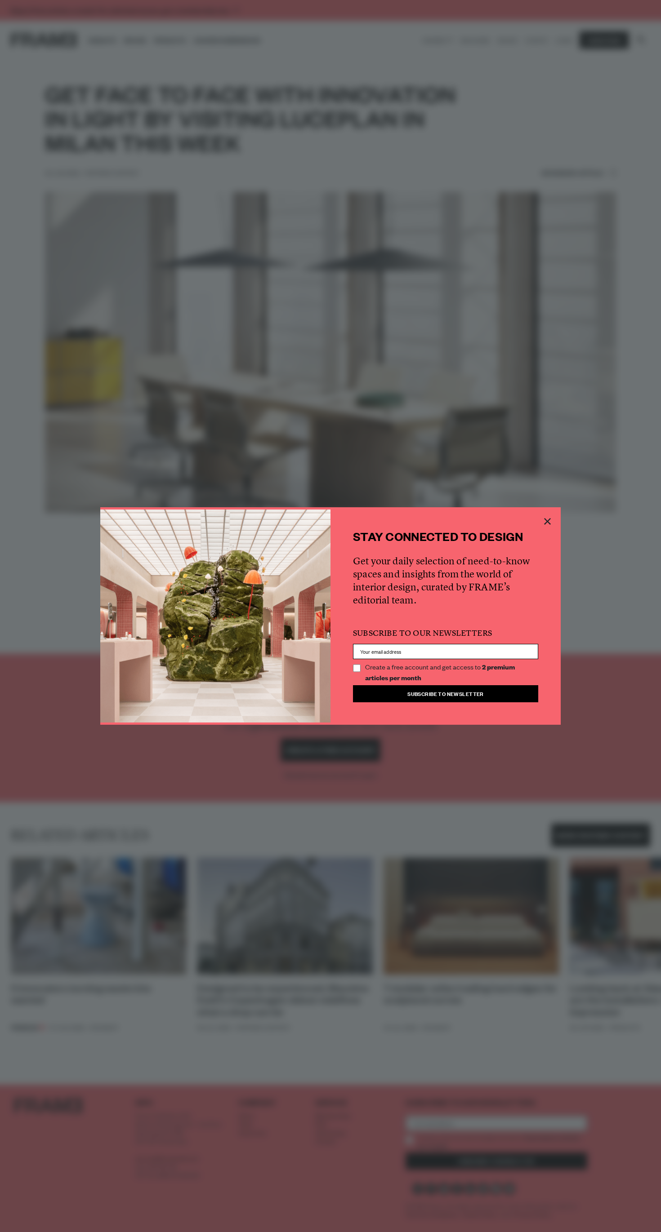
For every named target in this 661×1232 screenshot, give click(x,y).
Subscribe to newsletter (445, 693)
